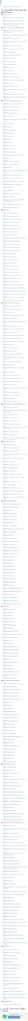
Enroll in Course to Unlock (14, 1017)
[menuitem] (1, 3)
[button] (1, 1)
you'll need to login (19, 1015)
